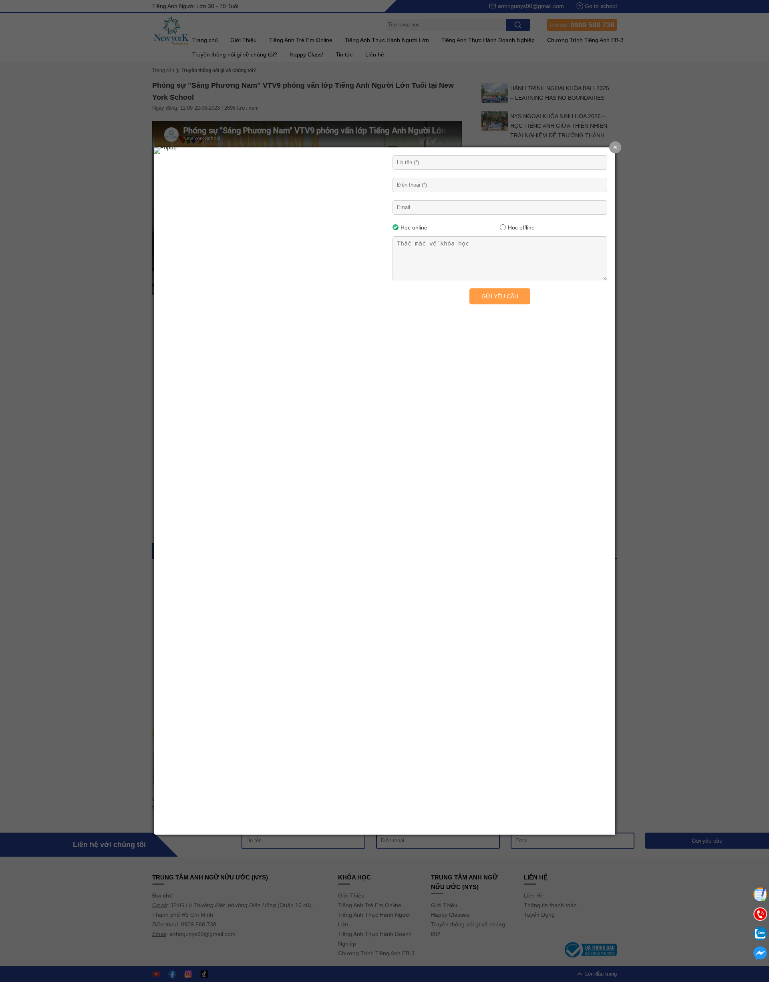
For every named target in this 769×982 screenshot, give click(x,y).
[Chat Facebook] (760, 953)
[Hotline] (760, 914)
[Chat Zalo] (760, 933)
